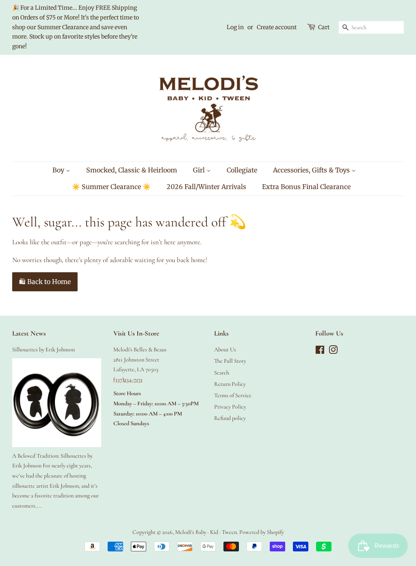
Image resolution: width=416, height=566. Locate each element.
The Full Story (230, 360)
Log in (235, 27)
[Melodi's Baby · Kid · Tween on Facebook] (320, 351)
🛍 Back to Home (45, 282)
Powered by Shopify (261, 532)
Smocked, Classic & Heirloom (131, 170)
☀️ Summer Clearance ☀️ (111, 187)
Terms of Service (232, 395)
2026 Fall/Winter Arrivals (206, 187)
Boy (59, 170)
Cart (323, 27)
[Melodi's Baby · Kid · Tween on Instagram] (333, 351)
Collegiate (242, 170)
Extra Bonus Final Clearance (306, 187)
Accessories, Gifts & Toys (312, 170)
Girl (199, 170)
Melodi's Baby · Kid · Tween (206, 532)
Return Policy (230, 384)
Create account (277, 27)
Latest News (29, 333)
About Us (225, 349)
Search (221, 372)
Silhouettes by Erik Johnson (43, 349)
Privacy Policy (230, 406)
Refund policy (230, 418)
